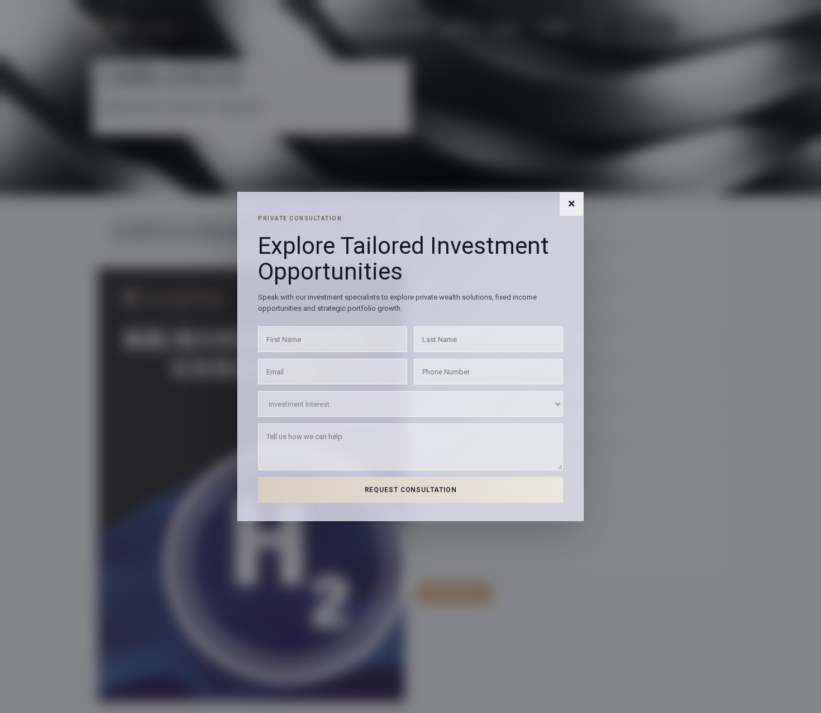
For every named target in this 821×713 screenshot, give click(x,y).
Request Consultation (411, 490)
